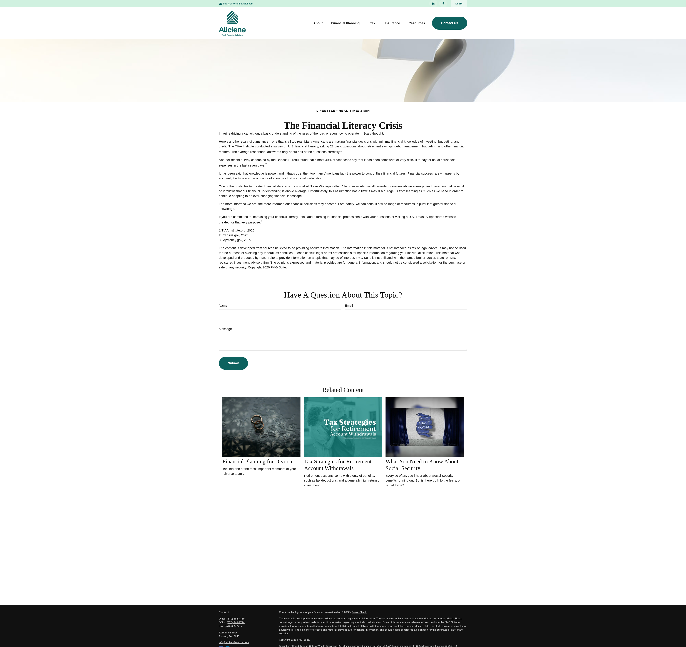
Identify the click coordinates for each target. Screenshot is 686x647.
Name (223, 305)
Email (349, 305)
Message (225, 329)
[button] (318, 23)
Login (459, 3)
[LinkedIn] (433, 3)
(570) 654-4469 (236, 618)
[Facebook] (443, 3)
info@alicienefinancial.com (238, 3)
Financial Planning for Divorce (258, 461)
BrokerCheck (359, 612)
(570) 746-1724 (236, 622)
